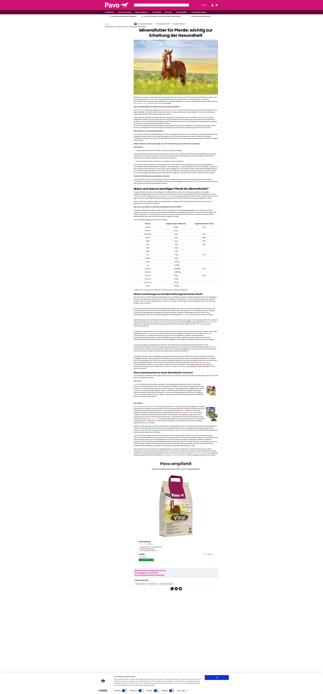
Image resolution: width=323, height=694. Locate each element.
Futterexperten (198, 453)
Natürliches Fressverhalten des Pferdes (150, 570)
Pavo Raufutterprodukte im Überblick (149, 575)
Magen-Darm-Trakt (153, 419)
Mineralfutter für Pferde (166, 196)
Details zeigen (181, 690)
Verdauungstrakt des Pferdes (146, 573)
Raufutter (151, 99)
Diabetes (212, 347)
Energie (149, 333)
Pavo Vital (137, 384)
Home (107, 24)
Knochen (139, 103)
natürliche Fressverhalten (189, 413)
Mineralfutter (140, 110)
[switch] (140, 690)
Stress (209, 333)
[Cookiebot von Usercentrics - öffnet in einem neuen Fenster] (103, 690)
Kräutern (182, 411)
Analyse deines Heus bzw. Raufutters (174, 455)
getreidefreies (151, 407)
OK (217, 677)
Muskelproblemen (157, 103)
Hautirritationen (211, 322)
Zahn (145, 103)
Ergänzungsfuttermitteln (170, 110)
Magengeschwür (201, 362)
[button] (212, 5)
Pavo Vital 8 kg (145, 542)
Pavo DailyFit (138, 407)
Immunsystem (200, 324)
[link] (216, 5)
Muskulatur (186, 315)
